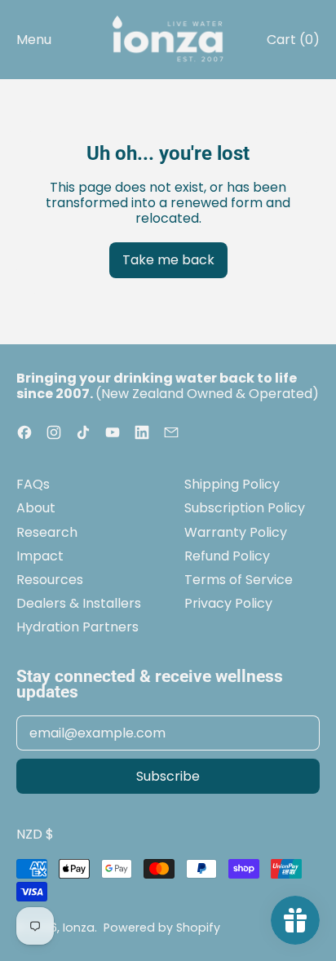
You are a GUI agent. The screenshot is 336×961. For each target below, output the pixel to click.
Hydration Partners (77, 627)
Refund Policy (227, 556)
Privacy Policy (228, 603)
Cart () (293, 43)
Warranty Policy (235, 532)
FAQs (33, 484)
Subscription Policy (244, 507)
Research (46, 532)
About (35, 507)
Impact (40, 556)
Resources (49, 579)
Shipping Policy (232, 484)
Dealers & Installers (78, 603)
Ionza (79, 927)
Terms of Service (238, 579)
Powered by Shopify (162, 927)
